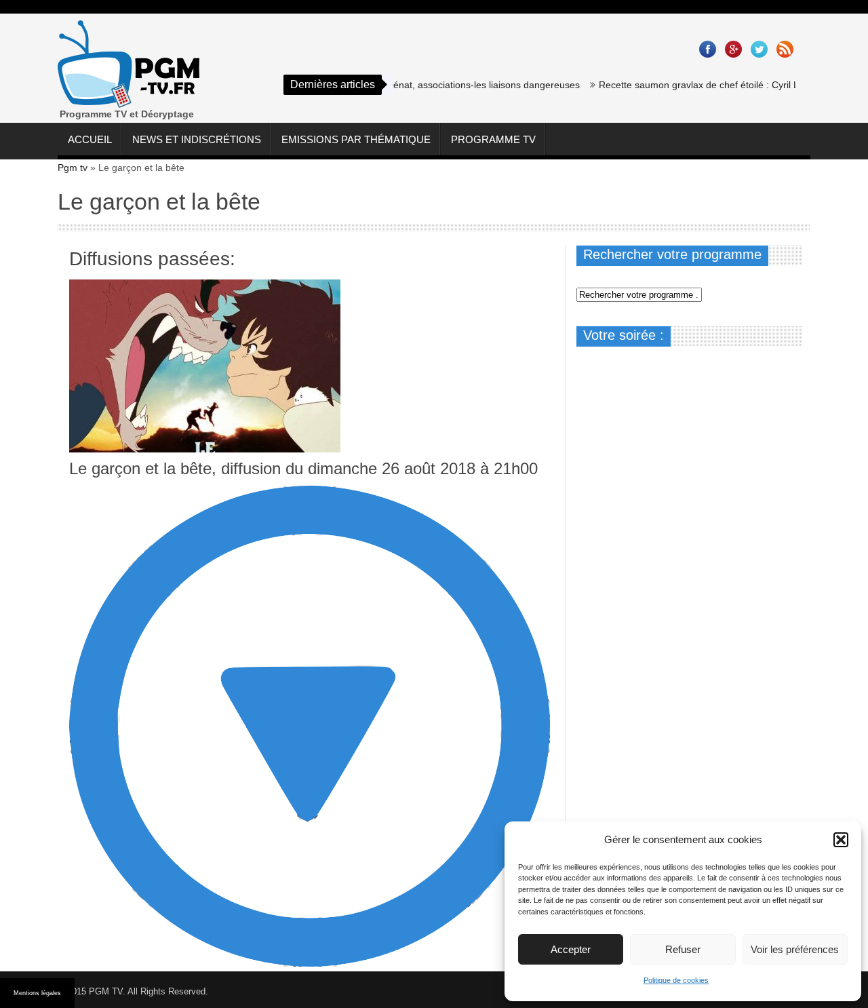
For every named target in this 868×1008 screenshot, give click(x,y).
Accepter (571, 949)
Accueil (90, 139)
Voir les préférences (795, 949)
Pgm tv (72, 167)
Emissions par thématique (356, 139)
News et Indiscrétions (196, 139)
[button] (841, 840)
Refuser (683, 949)
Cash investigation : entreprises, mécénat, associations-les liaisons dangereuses (393, 84)
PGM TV (106, 991)
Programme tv (493, 139)
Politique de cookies (676, 980)
